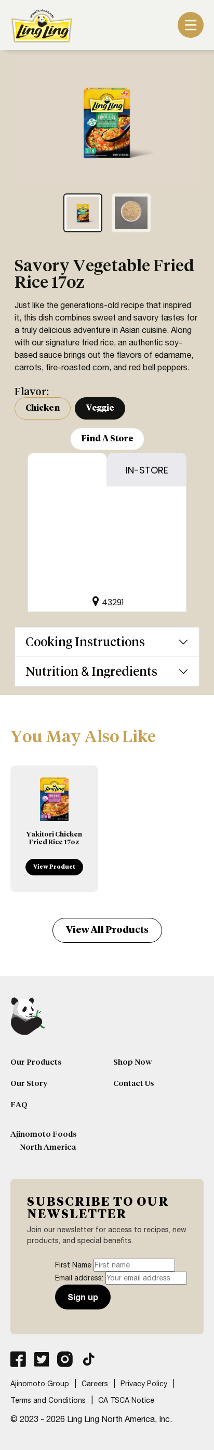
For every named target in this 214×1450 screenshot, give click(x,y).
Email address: (80, 1278)
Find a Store (107, 438)
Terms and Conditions (48, 1400)
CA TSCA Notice (126, 1400)
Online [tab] (67, 470)
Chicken (42, 408)
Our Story (28, 1083)
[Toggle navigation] (191, 25)
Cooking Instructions (85, 641)
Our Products (36, 1062)
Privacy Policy (144, 1383)
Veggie (100, 408)
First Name (73, 1265)
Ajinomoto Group (39, 1383)
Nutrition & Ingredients (91, 671)
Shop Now (132, 1062)
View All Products (107, 930)
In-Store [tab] (147, 470)
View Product (54, 866)
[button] (107, 599)
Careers (95, 1383)
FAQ (19, 1104)
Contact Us (133, 1083)
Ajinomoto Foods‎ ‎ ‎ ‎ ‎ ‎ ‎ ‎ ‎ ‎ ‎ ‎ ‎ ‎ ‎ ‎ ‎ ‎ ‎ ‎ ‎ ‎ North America (55, 1141)
